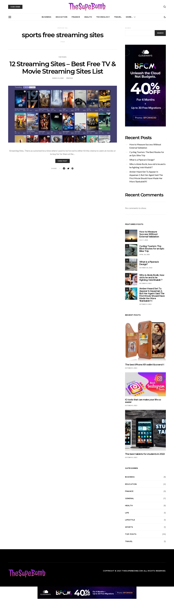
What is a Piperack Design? (142, 159)
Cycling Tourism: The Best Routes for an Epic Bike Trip (146, 154)
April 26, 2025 (144, 254)
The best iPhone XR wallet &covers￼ (144, 364)
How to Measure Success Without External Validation (145, 146)
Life (127, 513)
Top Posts (62, 57)
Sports (129, 527)
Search (128, 28)
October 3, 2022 (145, 283)
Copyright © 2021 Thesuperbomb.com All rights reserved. (134, 571)
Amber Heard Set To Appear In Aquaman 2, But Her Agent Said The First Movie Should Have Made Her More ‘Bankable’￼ (146, 176)
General (129, 498)
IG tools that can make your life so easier (143, 400)
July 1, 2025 (143, 240)
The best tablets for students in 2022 (145, 454)
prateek (69, 78)
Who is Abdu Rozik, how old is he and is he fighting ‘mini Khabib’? (147, 166)
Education (61, 17)
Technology (103, 17)
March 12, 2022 (58, 78)
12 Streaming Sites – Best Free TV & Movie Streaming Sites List (62, 67)
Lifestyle (130, 520)
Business (46, 17)
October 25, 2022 (145, 268)
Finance (76, 17)
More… (129, 17)
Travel (118, 17)
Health (88, 17)
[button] (165, 17)
